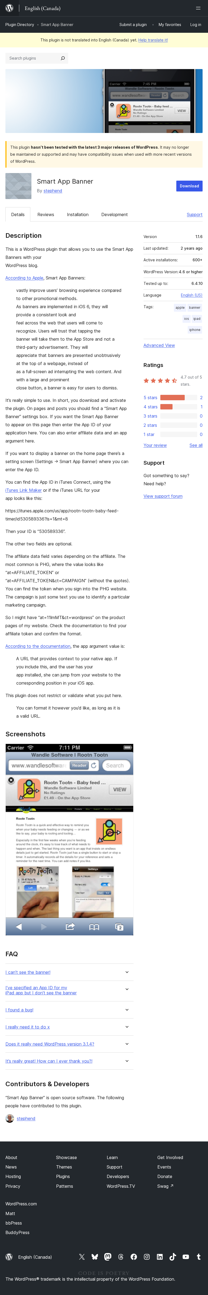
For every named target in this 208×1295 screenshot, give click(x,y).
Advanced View (159, 345)
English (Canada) (35, 1257)
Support (195, 214)
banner (194, 307)
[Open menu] (199, 8)
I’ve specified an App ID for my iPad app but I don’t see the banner (41, 990)
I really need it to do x (27, 1027)
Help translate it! (153, 40)
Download (189, 186)
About (11, 1157)
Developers (118, 1176)
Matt (10, 1213)
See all (196, 445)
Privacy (12, 1186)
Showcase (66, 1157)
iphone (194, 330)
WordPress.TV (121, 1186)
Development (114, 214)
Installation (78, 214)
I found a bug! (19, 1010)
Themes (64, 1167)
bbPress (13, 1223)
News (11, 1167)
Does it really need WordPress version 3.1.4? (49, 1044)
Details (18, 214)
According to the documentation (37, 646)
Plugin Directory (19, 24)
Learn (112, 1157)
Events (164, 1167)
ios (186, 319)
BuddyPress (17, 1232)
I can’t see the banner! (27, 972)
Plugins (63, 1176)
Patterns (64, 1186)
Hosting (13, 1176)
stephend (53, 190)
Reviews (45, 214)
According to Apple (24, 278)
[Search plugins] (62, 58)
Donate (164, 1176)
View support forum (163, 496)
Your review (155, 445)
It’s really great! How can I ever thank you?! (48, 1061)
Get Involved (170, 1157)
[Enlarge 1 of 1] (126, 751)
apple (180, 307)
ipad (196, 319)
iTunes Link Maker (23, 490)
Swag (165, 1186)
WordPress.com (21, 1203)
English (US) (192, 295)
